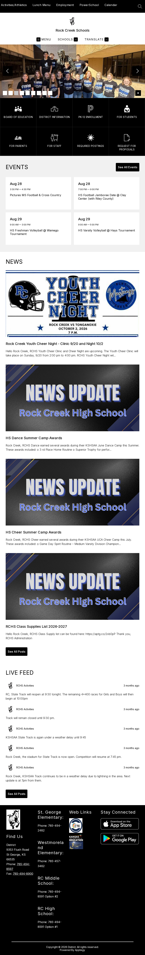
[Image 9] (50, 93)
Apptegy (80, 949)
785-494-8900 (23, 873)
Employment (65, 5)
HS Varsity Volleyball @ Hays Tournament (106, 230)
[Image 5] (27, 93)
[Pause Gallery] (138, 93)
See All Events (127, 167)
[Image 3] (16, 93)
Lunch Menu (42, 5)
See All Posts (16, 651)
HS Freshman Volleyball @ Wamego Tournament (34, 232)
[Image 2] (10, 93)
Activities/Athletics (14, 5)
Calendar (111, 5)
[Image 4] (22, 93)
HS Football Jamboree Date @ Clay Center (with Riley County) (102, 196)
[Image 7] (39, 93)
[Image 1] (5, 93)
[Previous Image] (8, 71)
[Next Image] (137, 71)
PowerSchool (89, 5)
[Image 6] (33, 93)
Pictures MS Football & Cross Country (36, 195)
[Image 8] (44, 93)
